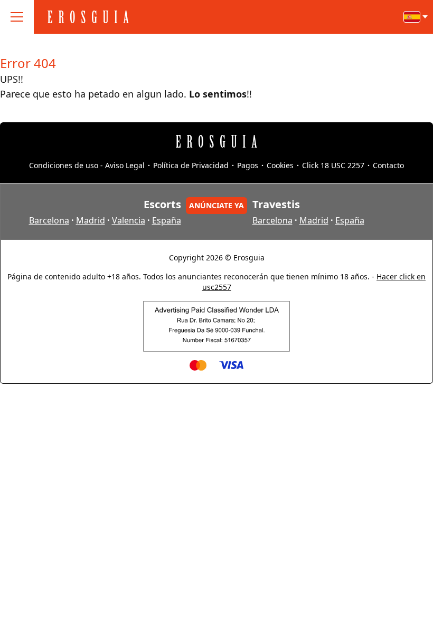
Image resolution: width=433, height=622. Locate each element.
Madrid (90, 220)
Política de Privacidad (191, 165)
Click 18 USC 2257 (333, 165)
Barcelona (49, 220)
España (166, 220)
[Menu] (17, 17)
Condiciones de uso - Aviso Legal (87, 165)
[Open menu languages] (416, 17)
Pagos (247, 165)
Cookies (280, 165)
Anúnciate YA (216, 205)
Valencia (128, 220)
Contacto (388, 165)
